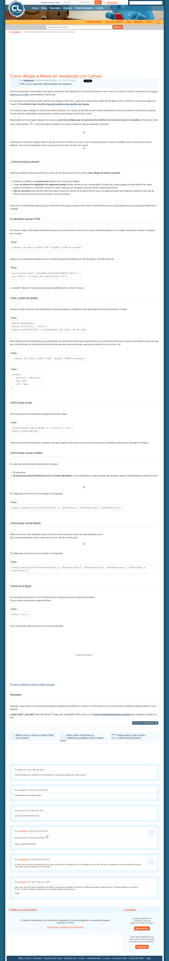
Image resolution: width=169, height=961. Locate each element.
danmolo (23, 831)
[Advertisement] (85, 53)
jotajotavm (28, 80)
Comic (99, 7)
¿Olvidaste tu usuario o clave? (50, 2)
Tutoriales (55, 7)
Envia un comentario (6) (145, 723)
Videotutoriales (84, 7)
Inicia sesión (142, 928)
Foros (35, 7)
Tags (128, 21)
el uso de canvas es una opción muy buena (67, 104)
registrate (112, 2)
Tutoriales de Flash (53, 958)
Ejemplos (138, 21)
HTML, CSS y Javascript (30, 84)
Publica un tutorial (94, 21)
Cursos (67, 7)
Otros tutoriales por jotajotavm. (57, 84)
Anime (149, 21)
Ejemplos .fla (70, 958)
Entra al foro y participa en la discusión (65, 927)
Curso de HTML (136, 958)
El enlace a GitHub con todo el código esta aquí (32, 684)
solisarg (22, 882)
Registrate (142, 947)
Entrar (98, 2)
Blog (44, 7)
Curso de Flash (119, 958)
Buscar (117, 27)
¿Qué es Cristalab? (114, 21)
